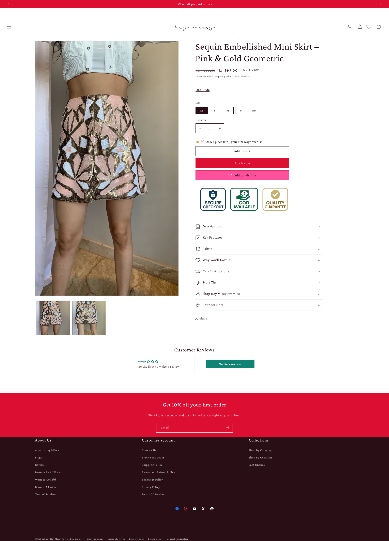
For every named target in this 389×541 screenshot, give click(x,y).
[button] (9, 26)
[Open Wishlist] (369, 26)
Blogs (38, 457)
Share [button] (203, 318)
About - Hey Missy (47, 450)
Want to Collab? (45, 479)
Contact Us (149, 450)
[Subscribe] (228, 428)
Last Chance (257, 464)
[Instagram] (185, 508)
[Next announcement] (380, 4)
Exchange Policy (152, 479)
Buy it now (242, 163)
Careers (40, 464)
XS (201, 110)
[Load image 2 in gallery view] (88, 317)
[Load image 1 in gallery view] (53, 317)
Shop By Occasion (260, 457)
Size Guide (202, 90)
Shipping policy (95, 539)
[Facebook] (177, 508)
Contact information (178, 539)
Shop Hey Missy (52, 539)
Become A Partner (46, 486)
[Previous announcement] (8, 4)
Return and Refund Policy (158, 472)
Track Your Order (153, 457)
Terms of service (116, 539)
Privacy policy (136, 539)
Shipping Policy (152, 464)
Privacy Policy (151, 486)
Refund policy (155, 539)
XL (256, 112)
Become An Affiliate (47, 472)
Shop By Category (260, 450)
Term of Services (45, 494)
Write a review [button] (230, 364)
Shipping (220, 76)
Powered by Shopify (72, 539)
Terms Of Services (153, 494)
